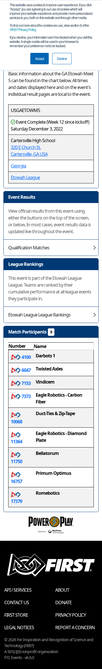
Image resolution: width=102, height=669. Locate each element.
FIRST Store (16, 615)
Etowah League (25, 177)
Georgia (18, 166)
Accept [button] (39, 58)
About (62, 590)
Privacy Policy (23, 29)
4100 (26, 357)
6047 (26, 370)
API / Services (17, 590)
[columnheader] (21, 346)
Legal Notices (19, 627)
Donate (63, 602)
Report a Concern (75, 627)
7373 (26, 396)
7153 (26, 383)
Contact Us (16, 602)
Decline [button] (62, 58)
